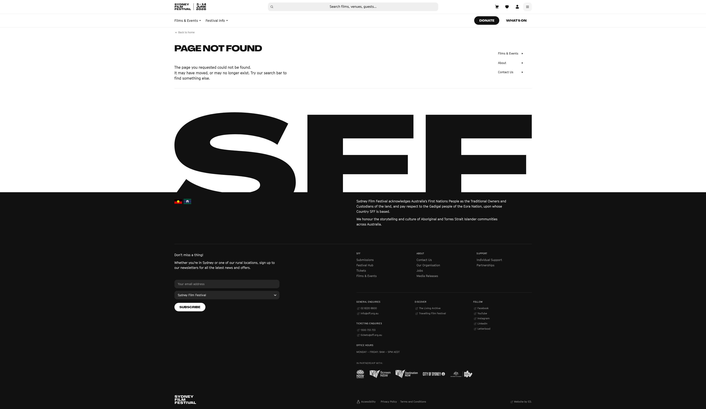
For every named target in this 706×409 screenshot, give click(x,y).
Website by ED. (523, 401)
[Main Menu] (527, 7)
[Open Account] (517, 7)
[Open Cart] (497, 7)
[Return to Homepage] (190, 7)
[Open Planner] (507, 7)
